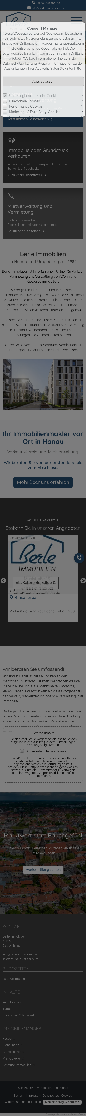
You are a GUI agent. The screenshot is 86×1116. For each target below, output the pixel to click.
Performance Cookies (26, 106)
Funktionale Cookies (24, 101)
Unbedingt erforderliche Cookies (34, 96)
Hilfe (77, 68)
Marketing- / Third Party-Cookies (34, 112)
